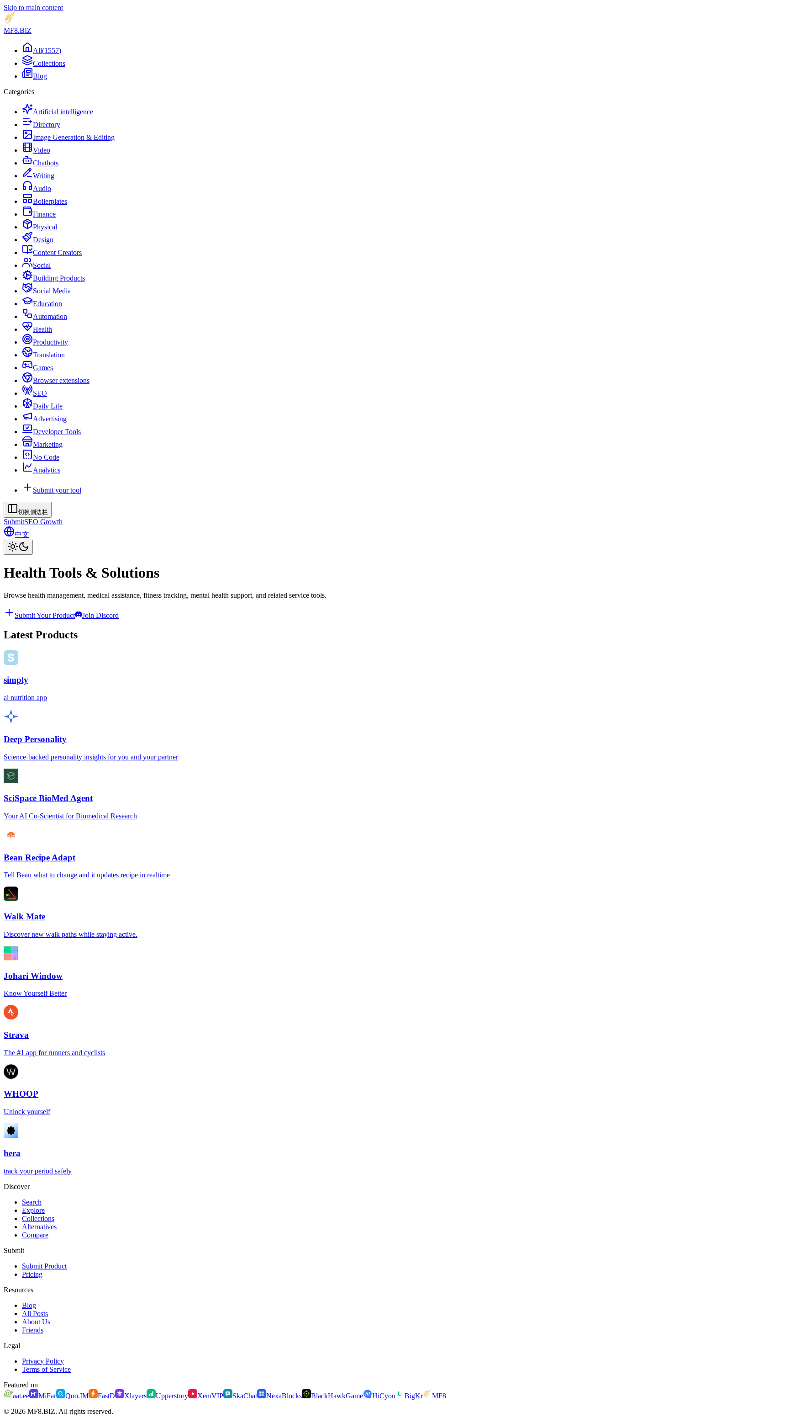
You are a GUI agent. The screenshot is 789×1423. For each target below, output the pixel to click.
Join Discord (100, 615)
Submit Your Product (45, 615)
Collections (38, 1218)
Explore (33, 1210)
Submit (14, 522)
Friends (32, 1330)
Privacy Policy (43, 1361)
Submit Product (44, 1266)
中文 (22, 534)
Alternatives (39, 1227)
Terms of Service (46, 1369)
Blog (29, 1305)
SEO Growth (43, 522)
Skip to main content (33, 7)
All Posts (35, 1313)
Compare (35, 1235)
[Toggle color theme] (18, 547)
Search (32, 1202)
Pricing (32, 1274)
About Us (36, 1322)
